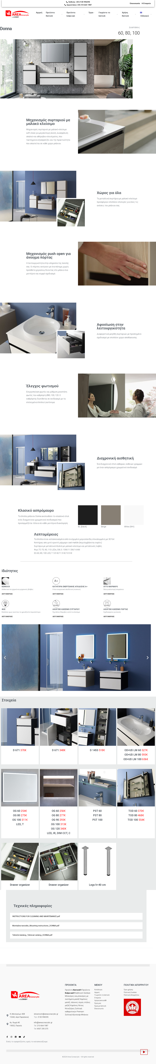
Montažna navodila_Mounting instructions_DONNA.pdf (35, 925)
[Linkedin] (16, 1037)
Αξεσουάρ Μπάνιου (80, 1015)
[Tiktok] (24, 1037)
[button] (5, 658)
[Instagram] (11, 1037)
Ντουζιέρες (70, 1008)
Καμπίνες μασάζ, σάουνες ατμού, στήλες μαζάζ (77, 1002)
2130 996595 (43, 1017)
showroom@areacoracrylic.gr (46, 1014)
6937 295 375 (42, 1029)
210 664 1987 (42, 1026)
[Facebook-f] (7, 1037)
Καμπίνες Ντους (77, 1005)
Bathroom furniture (82, 993)
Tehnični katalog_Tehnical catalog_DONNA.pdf (32, 935)
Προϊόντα (73, 990)
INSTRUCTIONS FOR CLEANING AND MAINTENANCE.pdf (36, 916)
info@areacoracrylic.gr (43, 1022)
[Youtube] (20, 1037)
